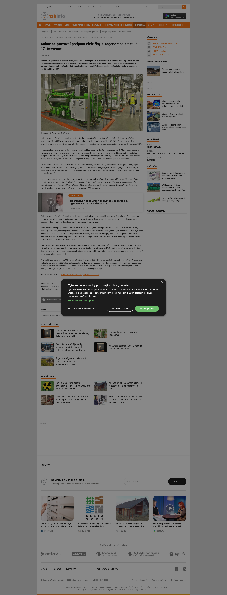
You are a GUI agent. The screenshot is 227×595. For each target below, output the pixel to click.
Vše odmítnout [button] (120, 308)
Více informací (89, 296)
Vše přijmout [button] (147, 308)
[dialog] (113, 297)
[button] (113, 301)
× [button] (162, 282)
